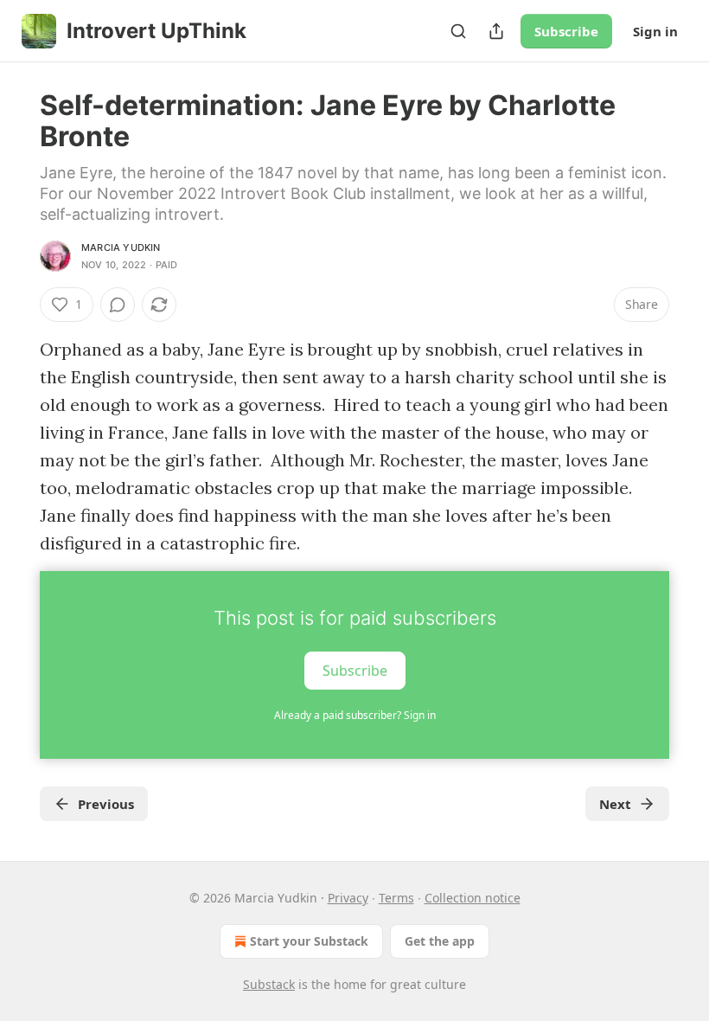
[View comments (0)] (117, 304)
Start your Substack (309, 941)
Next (615, 803)
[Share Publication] (496, 31)
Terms (396, 897)
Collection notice (473, 897)
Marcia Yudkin (121, 247)
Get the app (440, 941)
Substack (269, 984)
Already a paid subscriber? (355, 715)
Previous (106, 803)
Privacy (348, 897)
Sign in (655, 31)
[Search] (458, 31)
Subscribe (566, 31)
